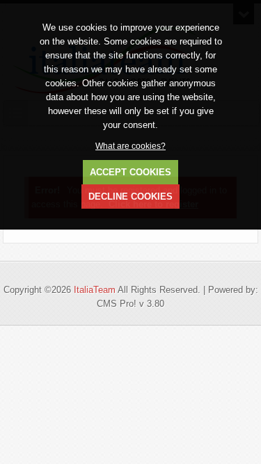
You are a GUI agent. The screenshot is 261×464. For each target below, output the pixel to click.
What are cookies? (130, 145)
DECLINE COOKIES (130, 196)
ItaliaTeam (95, 290)
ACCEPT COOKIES (130, 172)
